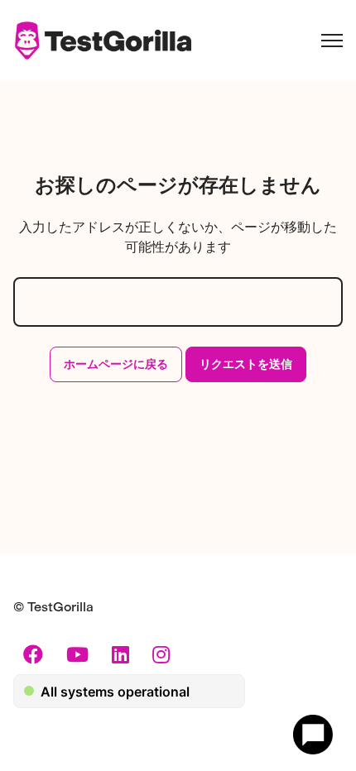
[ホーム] (102, 40)
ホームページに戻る (116, 364)
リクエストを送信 (246, 364)
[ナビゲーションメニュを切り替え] (332, 40)
